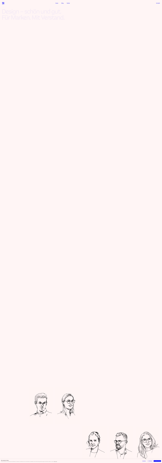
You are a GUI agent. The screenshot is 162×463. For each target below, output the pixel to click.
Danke (68, 3)
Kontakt (158, 3)
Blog (62, 3)
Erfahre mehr (55, 461)
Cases (56, 3)
